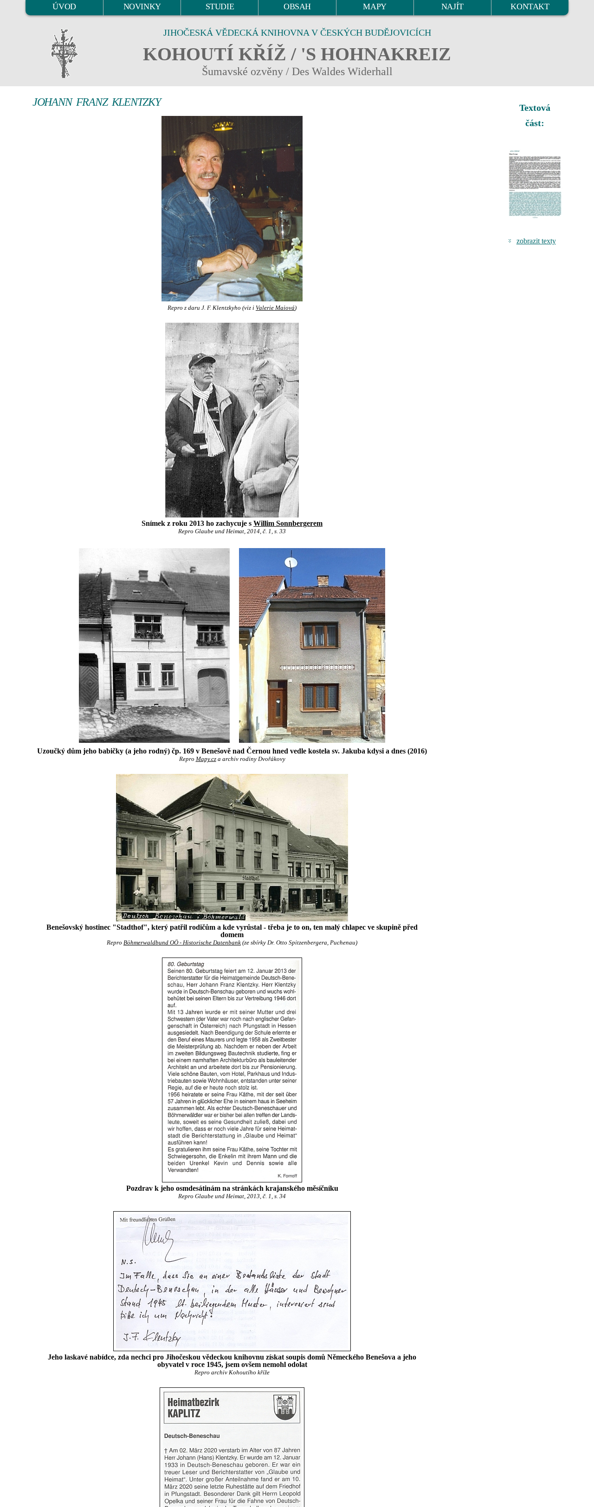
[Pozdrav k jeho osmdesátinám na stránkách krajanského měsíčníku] (232, 1070)
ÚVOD (64, 6)
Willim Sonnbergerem (288, 523)
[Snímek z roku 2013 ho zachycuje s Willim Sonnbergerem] (232, 420)
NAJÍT (452, 6)
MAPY (374, 6)
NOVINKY (142, 6)
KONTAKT (529, 6)
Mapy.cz (206, 759)
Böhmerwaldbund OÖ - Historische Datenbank (182, 942)
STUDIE (220, 6)
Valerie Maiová (275, 308)
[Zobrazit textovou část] (536, 184)
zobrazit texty (536, 241)
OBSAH (297, 6)
